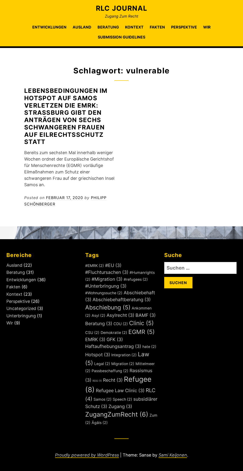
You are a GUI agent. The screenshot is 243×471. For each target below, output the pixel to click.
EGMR (141, 331)
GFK (115, 339)
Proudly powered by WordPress (87, 454)
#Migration (107, 279)
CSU (92, 332)
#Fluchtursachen (106, 272)
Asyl (98, 315)
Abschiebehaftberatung (122, 299)
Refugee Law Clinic (120, 390)
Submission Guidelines (121, 37)
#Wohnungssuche (103, 293)
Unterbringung (21, 315)
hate (149, 346)
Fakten (157, 27)
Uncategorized (21, 308)
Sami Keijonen (173, 454)
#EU (113, 265)
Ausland (82, 27)
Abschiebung (108, 307)
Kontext (134, 27)
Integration (124, 355)
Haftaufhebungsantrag (113, 346)
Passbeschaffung (110, 371)
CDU (120, 324)
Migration (122, 364)
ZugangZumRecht (116, 414)
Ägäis (100, 422)
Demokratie (114, 332)
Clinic (141, 323)
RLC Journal (121, 8)
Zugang (120, 406)
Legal (102, 364)
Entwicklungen (49, 27)
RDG (97, 380)
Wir (207, 27)
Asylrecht (120, 315)
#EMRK (94, 265)
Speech (122, 399)
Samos (102, 399)
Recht (113, 380)
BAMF (146, 315)
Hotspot (97, 354)
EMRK (95, 339)
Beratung (108, 27)
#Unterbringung (105, 286)
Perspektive (184, 27)
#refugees (136, 279)
